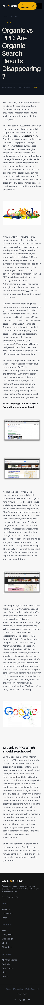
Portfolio (6, 964)
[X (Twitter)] (19, 999)
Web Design (7, 939)
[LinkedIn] (24, 999)
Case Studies (8, 968)
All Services (7, 947)
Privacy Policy (22, 994)
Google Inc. (27, 136)
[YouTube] (29, 999)
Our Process (7, 913)
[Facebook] (15, 999)
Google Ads (7, 934)
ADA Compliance (9, 960)
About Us (6, 909)
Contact (5, 976)
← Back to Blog (9, 17)
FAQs (4, 917)
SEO (35, 87)
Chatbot (5, 943)
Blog (4, 972)
